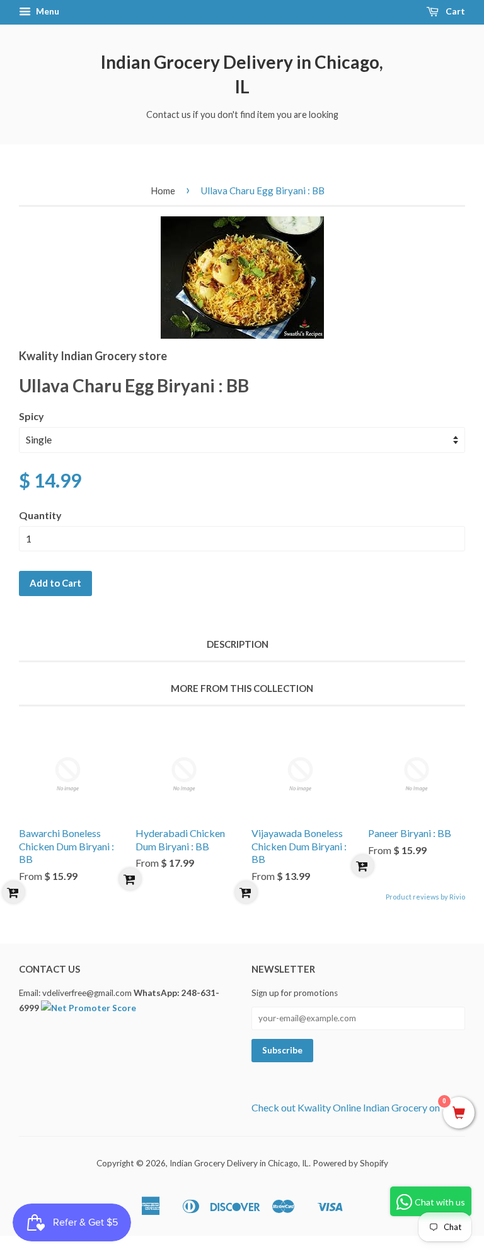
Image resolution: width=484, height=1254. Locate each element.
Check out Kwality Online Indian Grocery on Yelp (356, 1107)
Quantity (40, 515)
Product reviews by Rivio (425, 897)
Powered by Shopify (350, 1163)
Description (237, 644)
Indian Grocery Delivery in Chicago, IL (242, 74)
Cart (454, 11)
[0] (459, 1113)
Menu (46, 11)
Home (163, 190)
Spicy (31, 416)
